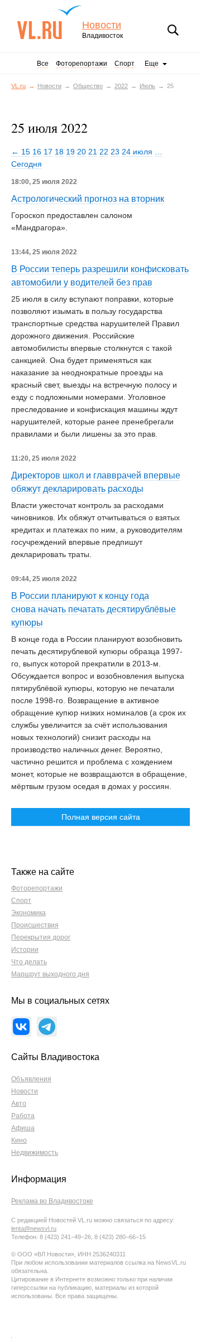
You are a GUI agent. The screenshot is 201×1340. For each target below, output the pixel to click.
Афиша (23, 1128)
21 (92, 151)
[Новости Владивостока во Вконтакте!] (21, 1027)
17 (48, 151)
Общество (88, 86)
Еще (152, 63)
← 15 (20, 151)
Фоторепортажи (81, 63)
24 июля (137, 151)
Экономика (28, 913)
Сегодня (26, 163)
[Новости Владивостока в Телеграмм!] (47, 1027)
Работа (23, 1116)
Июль (147, 86)
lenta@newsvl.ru (33, 1228)
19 (70, 151)
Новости (101, 25)
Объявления (31, 1079)
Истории (25, 950)
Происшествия (35, 925)
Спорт (124, 63)
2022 (121, 86)
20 (81, 151)
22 (103, 151)
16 (36, 151)
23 (115, 151)
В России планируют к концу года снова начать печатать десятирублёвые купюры (93, 609)
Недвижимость (34, 1153)
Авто (18, 1103)
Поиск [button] (173, 30)
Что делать (29, 962)
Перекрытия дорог (40, 937)
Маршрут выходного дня (50, 974)
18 (59, 151)
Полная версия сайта (100, 816)
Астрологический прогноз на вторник (87, 199)
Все (43, 63)
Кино (19, 1140)
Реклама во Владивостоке (52, 1201)
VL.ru (49, 22)
